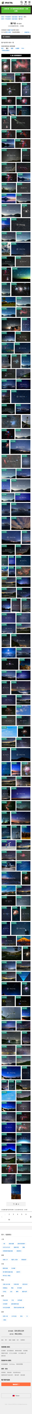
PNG (22, 48)
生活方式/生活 (6, 1247)
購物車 (25, 4)
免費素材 (23, 1340)
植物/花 (18, 1272)
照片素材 (8, 32)
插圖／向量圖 (12, 1340)
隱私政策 (9, 1372)
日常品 (4, 1291)
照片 (6, 1340)
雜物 (17, 1291)
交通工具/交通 (6, 1284)
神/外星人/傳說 (6, 1275)
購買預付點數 (18, 1350)
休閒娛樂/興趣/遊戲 (8, 1251)
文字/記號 (13, 1316)
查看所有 (26, 32)
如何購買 (3, 1350)
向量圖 (17, 48)
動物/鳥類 (5, 1268)
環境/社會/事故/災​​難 (19, 1307)
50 (9, 1219)
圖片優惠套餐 (10, 1350)
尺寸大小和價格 (13, 1353)
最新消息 (3, 1356)
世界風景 (20, 1300)
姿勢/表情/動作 (21, 1243)
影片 (18, 1340)
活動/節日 (18, 1251)
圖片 (2, 48)
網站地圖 (23, 1375)
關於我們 (17, 1375)
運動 (23, 1247)
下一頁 (15, 1204)
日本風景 (5, 1304)
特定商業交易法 (17, 1372)
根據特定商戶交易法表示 (7, 1375)
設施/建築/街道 (15, 1304)
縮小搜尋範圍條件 (17, 55)
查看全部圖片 (6, 50)
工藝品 (4, 1320)
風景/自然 (24, 1291)
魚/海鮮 (13, 1268)
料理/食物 (16, 1284)
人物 (4, 1243)
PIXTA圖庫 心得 (22, 1353)
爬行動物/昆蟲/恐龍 (8, 1272)
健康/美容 (16, 1247)
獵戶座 (11, 30)
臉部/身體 (11, 1243)
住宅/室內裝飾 (6, 1307)
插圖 (12, 48)
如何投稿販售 (4, 1364)
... (5, 1219)
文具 (11, 1291)
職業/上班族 (14, 1259)
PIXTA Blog (12, 1364)
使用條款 (3, 1372)
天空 (12, 1300)
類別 (2, 1340)
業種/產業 (23, 1259)
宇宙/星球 (5, 1300)
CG (27, 1316)
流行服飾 (19, 1288)
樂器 (12, 1288)
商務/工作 (5, 1259)
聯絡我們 (15, 1384)
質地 (21, 1316)
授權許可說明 (4, 1353)
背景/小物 (5, 1316)
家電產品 (5, 1288)
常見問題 (25, 1350)
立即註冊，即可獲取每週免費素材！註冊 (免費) (16, 10)
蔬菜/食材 (24, 1284)
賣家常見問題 (19, 1364)
